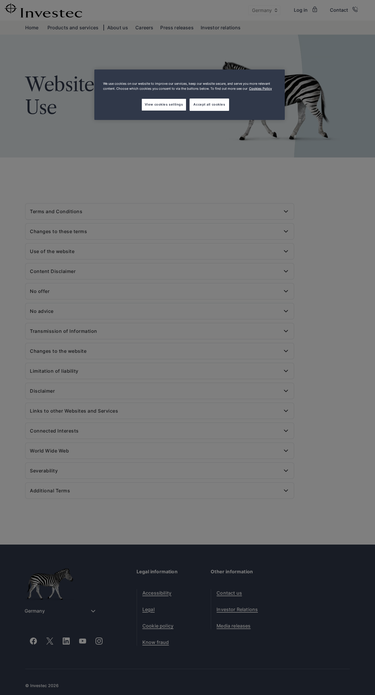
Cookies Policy (260, 89)
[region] (189, 95)
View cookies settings (164, 104)
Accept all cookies (209, 104)
